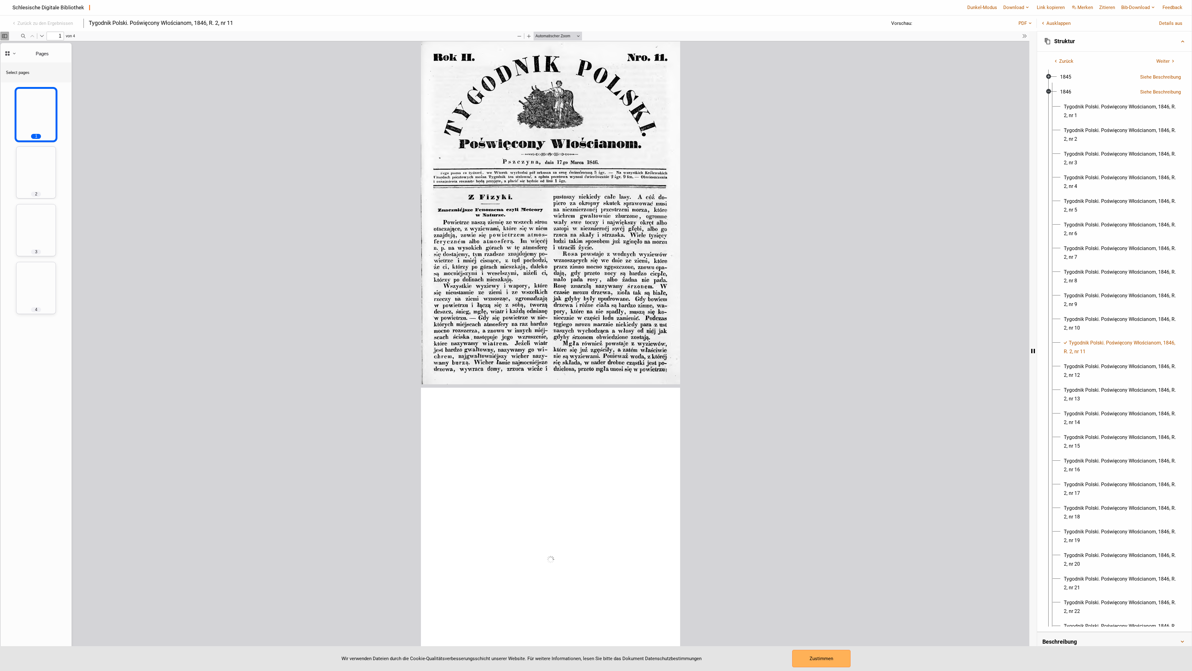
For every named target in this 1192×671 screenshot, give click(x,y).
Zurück (1066, 61)
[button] (1114, 41)
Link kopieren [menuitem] (1051, 7)
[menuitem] (1065, 77)
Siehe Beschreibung (1160, 77)
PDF (1022, 23)
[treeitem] (1114, 77)
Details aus (1170, 23)
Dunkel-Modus (982, 7)
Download (1013, 7)
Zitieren (1107, 7)
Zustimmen (821, 658)
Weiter (1163, 61)
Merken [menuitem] (1085, 7)
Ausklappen (1058, 23)
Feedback (1172, 7)
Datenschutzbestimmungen (673, 658)
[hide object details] (1033, 351)
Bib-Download (1135, 7)
